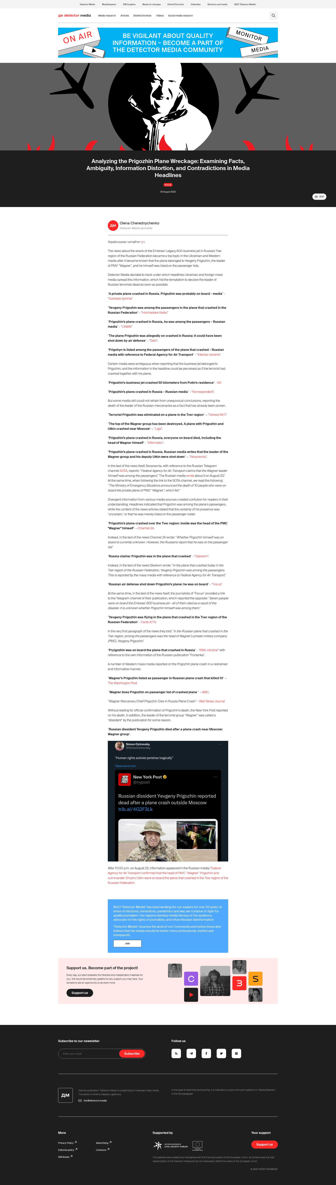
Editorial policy (66, 1150)
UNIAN (126, 327)
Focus (217, 584)
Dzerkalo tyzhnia (120, 299)
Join (127, 943)
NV (219, 383)
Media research (107, 15)
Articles (125, 15)
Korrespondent (202, 392)
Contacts (101, 1150)
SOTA (123, 471)
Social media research (180, 15)
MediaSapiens (109, 4)
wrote (190, 476)
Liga (158, 429)
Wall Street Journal (212, 701)
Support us (80, 993)
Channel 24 (146, 528)
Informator (155, 443)
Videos (160, 15)
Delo (153, 341)
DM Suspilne (129, 4)
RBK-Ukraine (209, 650)
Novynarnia (198, 457)
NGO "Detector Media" (245, 4)
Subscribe (132, 1054)
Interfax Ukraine (209, 355)
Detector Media (87, 4)
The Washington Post (122, 683)
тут (142, 242)
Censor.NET (217, 415)
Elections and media (217, 4)
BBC (205, 692)
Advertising (102, 1143)
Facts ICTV (148, 622)
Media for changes (151, 4)
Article (168, 184)
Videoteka (196, 4)
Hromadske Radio (154, 313)
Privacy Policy (66, 1143)
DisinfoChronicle (175, 4)
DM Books (64, 1157)
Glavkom (201, 556)
